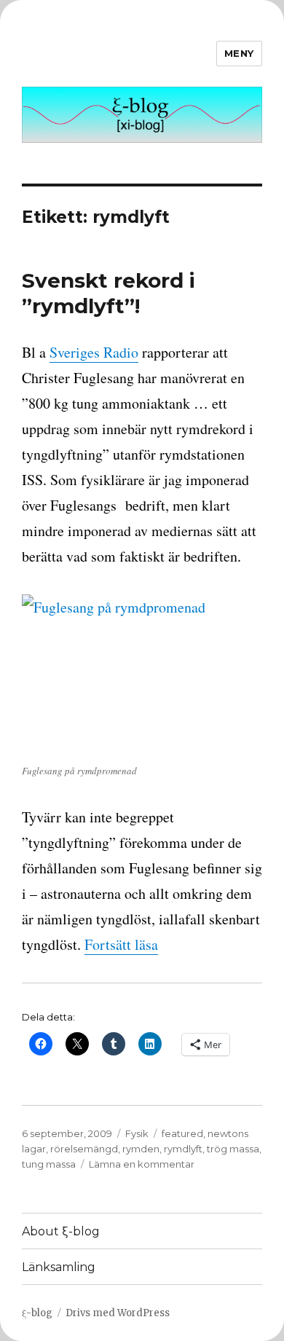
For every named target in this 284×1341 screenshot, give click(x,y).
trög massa (233, 1149)
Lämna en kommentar (141, 1164)
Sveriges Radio (94, 352)
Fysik (137, 1133)
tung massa (49, 1164)
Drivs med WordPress (118, 1313)
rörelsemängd (84, 1149)
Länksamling (58, 1267)
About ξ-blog (61, 1231)
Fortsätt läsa (121, 944)
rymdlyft (183, 1149)
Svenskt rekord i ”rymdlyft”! (108, 293)
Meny (239, 53)
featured (182, 1133)
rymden (140, 1149)
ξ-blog (37, 1313)
